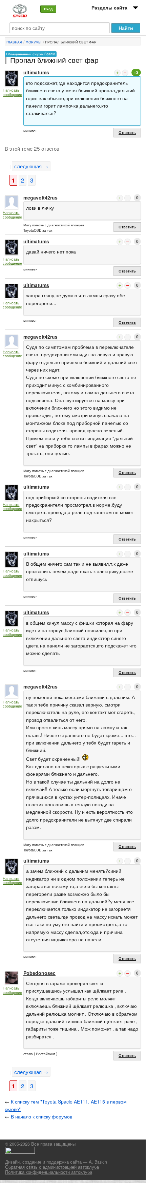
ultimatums (36, 72)
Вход (48, 8)
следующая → (31, 166)
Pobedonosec (39, 972)
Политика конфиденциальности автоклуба (48, 1172)
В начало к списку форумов (41, 1116)
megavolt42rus (40, 197)
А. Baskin (98, 1162)
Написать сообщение (12, 92)
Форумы (33, 42)
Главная (14, 42)
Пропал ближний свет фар (71, 42)
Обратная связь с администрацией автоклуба (52, 1167)
